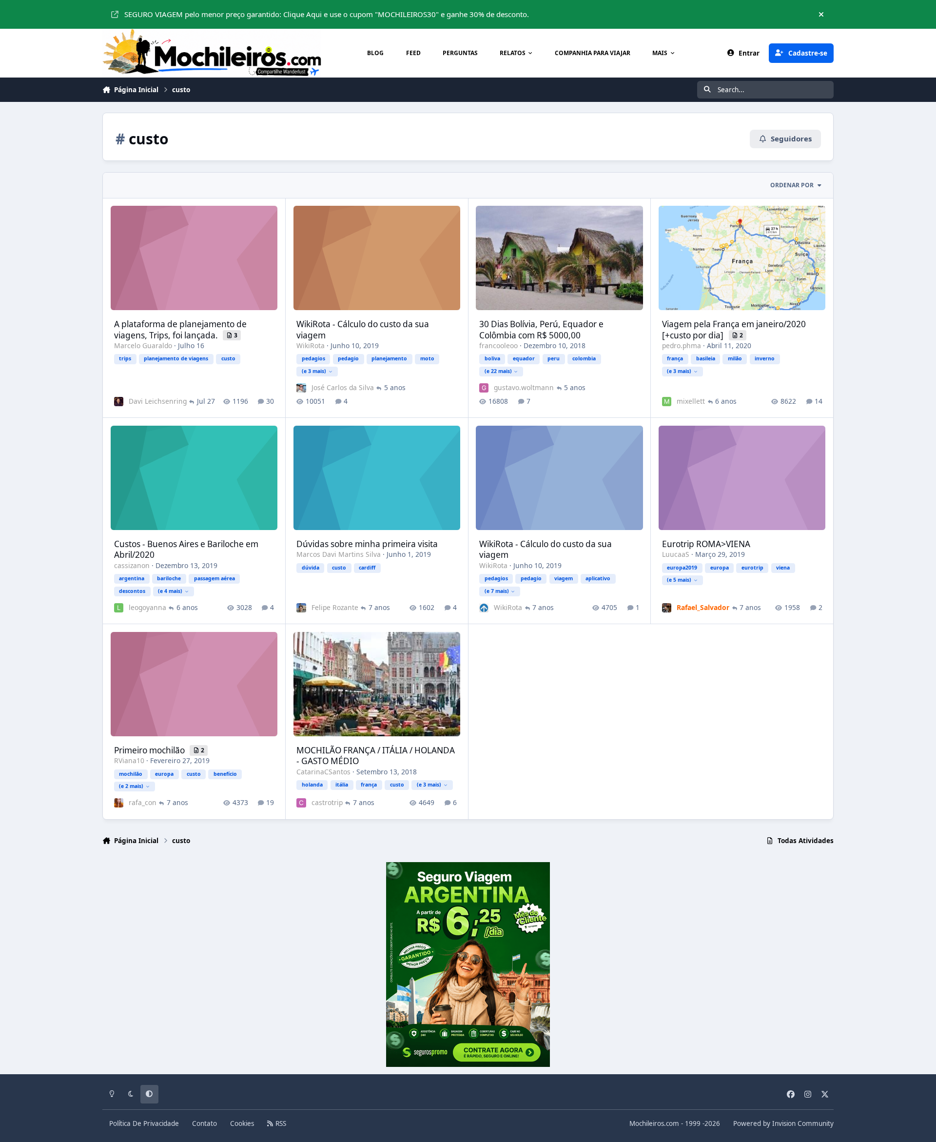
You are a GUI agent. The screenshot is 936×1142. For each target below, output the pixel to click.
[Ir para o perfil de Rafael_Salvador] (666, 607)
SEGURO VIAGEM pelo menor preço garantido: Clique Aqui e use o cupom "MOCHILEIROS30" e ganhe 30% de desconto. (326, 14)
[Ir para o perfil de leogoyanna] (118, 607)
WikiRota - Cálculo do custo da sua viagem (362, 329)
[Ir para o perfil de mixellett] (666, 401)
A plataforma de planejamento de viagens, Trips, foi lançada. (180, 329)
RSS (279, 1123)
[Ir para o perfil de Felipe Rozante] (301, 607)
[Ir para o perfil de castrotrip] (301, 802)
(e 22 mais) (498, 371)
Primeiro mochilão (150, 750)
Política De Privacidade (144, 1123)
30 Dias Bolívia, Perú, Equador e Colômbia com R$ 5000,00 (541, 329)
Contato (204, 1123)
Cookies (242, 1123)
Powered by (783, 1123)
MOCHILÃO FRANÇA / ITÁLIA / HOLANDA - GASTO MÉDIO (375, 756)
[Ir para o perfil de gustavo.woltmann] (483, 388)
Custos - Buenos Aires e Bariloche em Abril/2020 (186, 549)
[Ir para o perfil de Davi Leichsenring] (118, 401)
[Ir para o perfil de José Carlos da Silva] (301, 388)
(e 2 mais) (131, 786)
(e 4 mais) (170, 591)
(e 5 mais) (679, 579)
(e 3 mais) (314, 371)
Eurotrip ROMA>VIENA (706, 544)
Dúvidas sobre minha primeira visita (367, 544)
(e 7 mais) (497, 591)
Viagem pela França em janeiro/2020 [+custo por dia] (734, 329)
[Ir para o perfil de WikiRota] (483, 607)
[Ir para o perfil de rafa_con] (118, 802)
